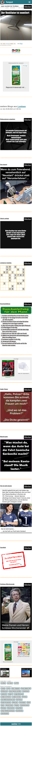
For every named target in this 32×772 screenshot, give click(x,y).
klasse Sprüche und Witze (15, 691)
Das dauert (3, 164)
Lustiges (7, 7)
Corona (8, 688)
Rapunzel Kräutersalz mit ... (16, 66)
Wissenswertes (10, 708)
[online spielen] (12, 277)
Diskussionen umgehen (7, 119)
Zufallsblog (3, 669)
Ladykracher (4, 694)
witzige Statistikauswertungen (7, 710)
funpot (9, 2)
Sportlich (3, 547)
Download (8, 43)
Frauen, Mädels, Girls (26, 688)
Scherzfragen (22, 702)
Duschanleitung (5, 304)
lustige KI (10, 694)
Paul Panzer (19, 699)
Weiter (27, 6)
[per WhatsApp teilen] (19, 51)
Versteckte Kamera (24, 705)
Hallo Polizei (4, 389)
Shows (28, 702)
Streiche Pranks (9, 705)
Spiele (2, 705)
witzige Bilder (12, 7)
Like (1, 43)
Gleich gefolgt (4, 218)
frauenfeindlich (19, 710)
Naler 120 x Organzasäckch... (8, 373)
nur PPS (16, 683)
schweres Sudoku (5, 263)
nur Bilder (3, 683)
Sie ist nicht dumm (6, 486)
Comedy (3, 688)
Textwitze (17, 705)
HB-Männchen (4, 691)
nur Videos (10, 683)
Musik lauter (4, 436)
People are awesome (6, 702)
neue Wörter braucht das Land (8, 699)
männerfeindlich (4, 713)
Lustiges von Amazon (6, 696)
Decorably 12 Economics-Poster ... (8, 656)
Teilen (4, 43)
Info (14, 43)
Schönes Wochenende (7, 584)
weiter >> (16, 724)
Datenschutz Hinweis (16, 52)
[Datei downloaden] (16, 136)
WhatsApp (3, 708)
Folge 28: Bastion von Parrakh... (24, 373)
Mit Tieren (24, 696)
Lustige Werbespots (18, 694)
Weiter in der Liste (26, 669)
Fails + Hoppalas (21, 7)
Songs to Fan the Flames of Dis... (24, 656)
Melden (11, 43)
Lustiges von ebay (16, 696)
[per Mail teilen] (16, 51)
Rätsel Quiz (15, 702)
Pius (21, 43)
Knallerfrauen (26, 691)
